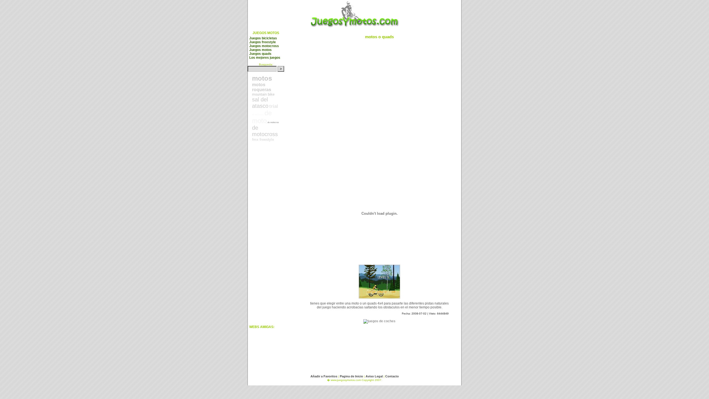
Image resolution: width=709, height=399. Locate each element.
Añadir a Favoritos (323, 376)
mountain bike (263, 94)
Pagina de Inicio (351, 376)
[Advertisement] (271, 238)
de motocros (273, 122)
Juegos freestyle (262, 42)
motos (262, 78)
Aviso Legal (375, 376)
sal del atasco (260, 102)
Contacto (392, 376)
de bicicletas (258, 115)
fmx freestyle (263, 139)
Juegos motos (260, 50)
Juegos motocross (264, 46)
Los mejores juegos (264, 58)
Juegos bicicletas (263, 38)
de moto (262, 116)
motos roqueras (261, 87)
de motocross (265, 131)
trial (273, 106)
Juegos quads (260, 54)
